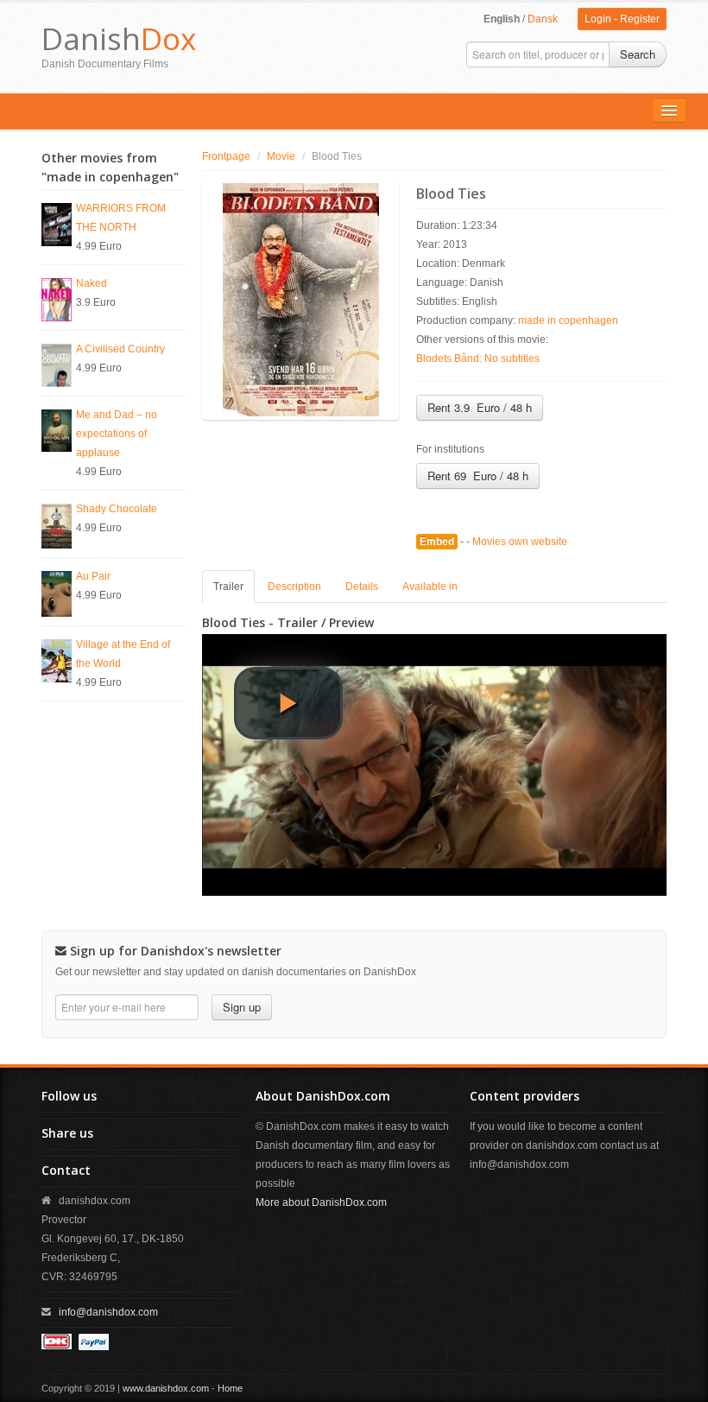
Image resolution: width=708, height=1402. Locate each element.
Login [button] (598, 19)
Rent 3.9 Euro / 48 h (479, 407)
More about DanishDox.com (321, 1202)
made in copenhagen (568, 320)
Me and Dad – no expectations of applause (116, 434)
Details (361, 586)
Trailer (228, 586)
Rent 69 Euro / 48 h (477, 475)
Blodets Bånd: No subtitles (478, 358)
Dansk (543, 19)
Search (637, 54)
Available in (430, 586)
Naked (91, 283)
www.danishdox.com (166, 1388)
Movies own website (519, 542)
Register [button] (640, 19)
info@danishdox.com (108, 1312)
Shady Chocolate (116, 509)
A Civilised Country (120, 349)
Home (230, 1388)
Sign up (242, 1007)
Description (294, 586)
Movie (281, 156)
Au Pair (93, 576)
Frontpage (226, 156)
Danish (118, 38)
